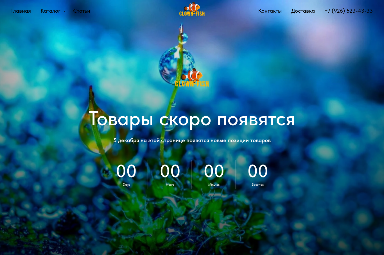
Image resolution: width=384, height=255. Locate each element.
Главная (21, 10)
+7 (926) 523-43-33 (348, 10)
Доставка (303, 10)
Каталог (51, 10)
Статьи (81, 10)
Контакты (270, 10)
